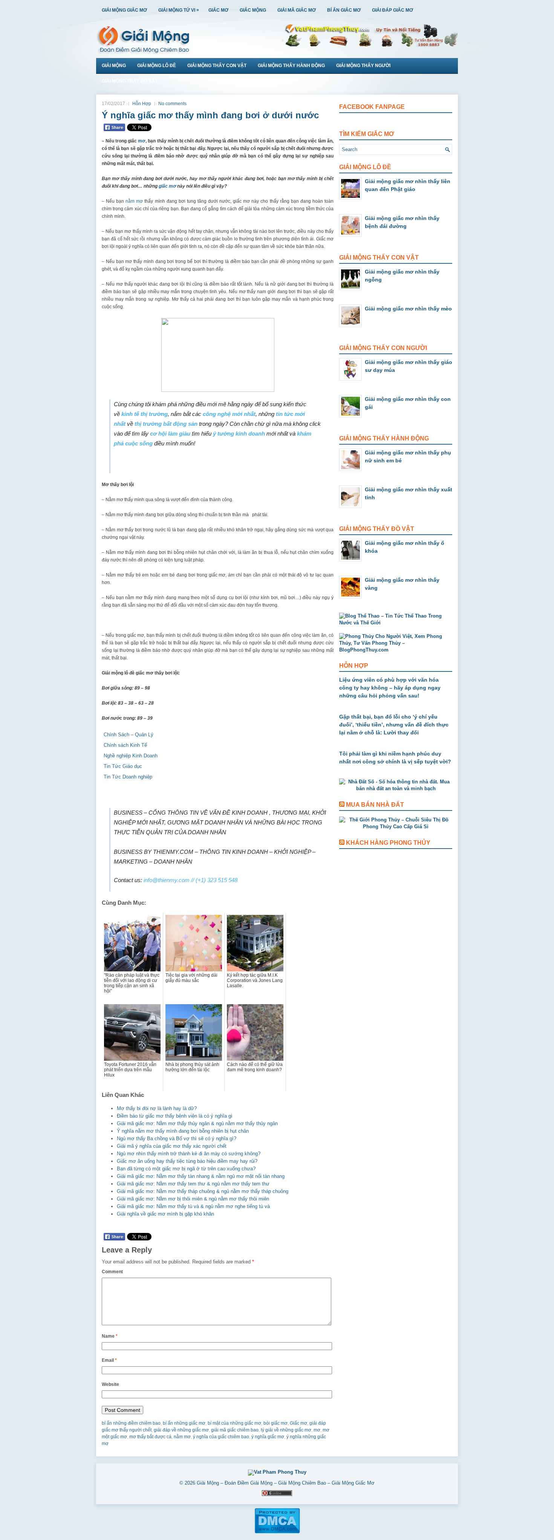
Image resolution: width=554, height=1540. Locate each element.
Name (110, 1336)
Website (110, 1384)
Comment (112, 1271)
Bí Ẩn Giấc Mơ (344, 10)
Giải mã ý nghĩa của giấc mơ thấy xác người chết (171, 1146)
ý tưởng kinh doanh (239, 433)
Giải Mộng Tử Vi (178, 10)
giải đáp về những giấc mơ (181, 1430)
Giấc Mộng (253, 10)
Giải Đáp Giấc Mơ (392, 10)
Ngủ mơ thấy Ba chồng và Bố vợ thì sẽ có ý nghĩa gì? (176, 1138)
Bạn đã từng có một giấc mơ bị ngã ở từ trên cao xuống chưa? (186, 1168)
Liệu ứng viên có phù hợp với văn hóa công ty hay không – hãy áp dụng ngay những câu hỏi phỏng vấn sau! (390, 688)
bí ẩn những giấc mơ (184, 1423)
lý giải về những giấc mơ (286, 1430)
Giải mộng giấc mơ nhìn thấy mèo (408, 309)
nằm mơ (134, 201)
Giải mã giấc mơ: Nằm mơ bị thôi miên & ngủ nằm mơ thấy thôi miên (193, 1199)
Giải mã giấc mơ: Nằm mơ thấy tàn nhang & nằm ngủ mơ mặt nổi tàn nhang (201, 1176)
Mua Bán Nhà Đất (375, 804)
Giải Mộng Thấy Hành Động (291, 65)
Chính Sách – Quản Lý (128, 734)
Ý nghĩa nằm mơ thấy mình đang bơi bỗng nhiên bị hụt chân (183, 1131)
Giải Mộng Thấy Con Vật (216, 65)
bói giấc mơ (275, 1423)
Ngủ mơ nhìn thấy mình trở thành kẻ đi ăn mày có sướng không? (188, 1153)
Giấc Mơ (218, 10)
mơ (141, 141)
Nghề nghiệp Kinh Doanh (131, 756)
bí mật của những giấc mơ (234, 1423)
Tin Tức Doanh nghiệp (128, 777)
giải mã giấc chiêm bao (235, 1430)
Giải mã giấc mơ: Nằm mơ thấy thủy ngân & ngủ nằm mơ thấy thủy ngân (197, 1123)
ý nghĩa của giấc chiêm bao (221, 1436)
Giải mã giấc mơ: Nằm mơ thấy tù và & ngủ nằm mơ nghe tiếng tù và (193, 1206)
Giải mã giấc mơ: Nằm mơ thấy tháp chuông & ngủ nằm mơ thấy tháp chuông (202, 1191)
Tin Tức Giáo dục (123, 766)
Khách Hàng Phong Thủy (388, 843)
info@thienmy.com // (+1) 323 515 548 (190, 880)
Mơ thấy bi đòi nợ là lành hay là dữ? (157, 1108)
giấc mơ (167, 186)
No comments (172, 103)
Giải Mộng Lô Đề (156, 65)
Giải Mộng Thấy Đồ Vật (130, 81)
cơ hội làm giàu (170, 433)
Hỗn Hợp (141, 103)
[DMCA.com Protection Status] (277, 1532)
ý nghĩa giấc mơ (267, 1436)
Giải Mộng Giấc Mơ (124, 10)
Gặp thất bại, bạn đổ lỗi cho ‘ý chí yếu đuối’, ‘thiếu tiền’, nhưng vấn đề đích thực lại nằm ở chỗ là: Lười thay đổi (393, 725)
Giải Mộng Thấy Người (363, 65)
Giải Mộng (114, 65)
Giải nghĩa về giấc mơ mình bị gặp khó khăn (165, 1214)
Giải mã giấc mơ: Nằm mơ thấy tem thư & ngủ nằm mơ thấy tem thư (193, 1184)
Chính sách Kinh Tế (125, 745)
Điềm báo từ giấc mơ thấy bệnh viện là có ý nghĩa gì (175, 1116)
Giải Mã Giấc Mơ (296, 10)
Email (109, 1360)
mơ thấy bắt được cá (150, 1436)
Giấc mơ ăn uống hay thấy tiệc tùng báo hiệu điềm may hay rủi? (187, 1161)
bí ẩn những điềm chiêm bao (131, 1423)
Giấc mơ (298, 1423)
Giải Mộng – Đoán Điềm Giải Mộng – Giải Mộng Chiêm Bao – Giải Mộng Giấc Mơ (286, 1483)
